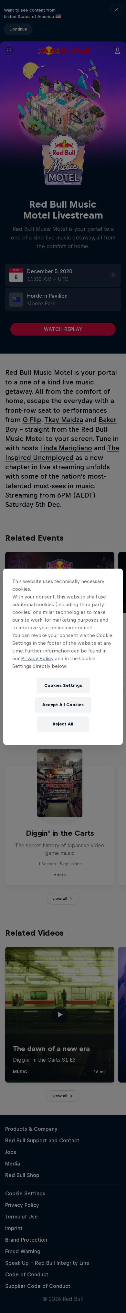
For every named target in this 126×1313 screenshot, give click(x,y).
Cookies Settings (63, 685)
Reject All (63, 724)
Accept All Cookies (63, 704)
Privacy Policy (37, 658)
